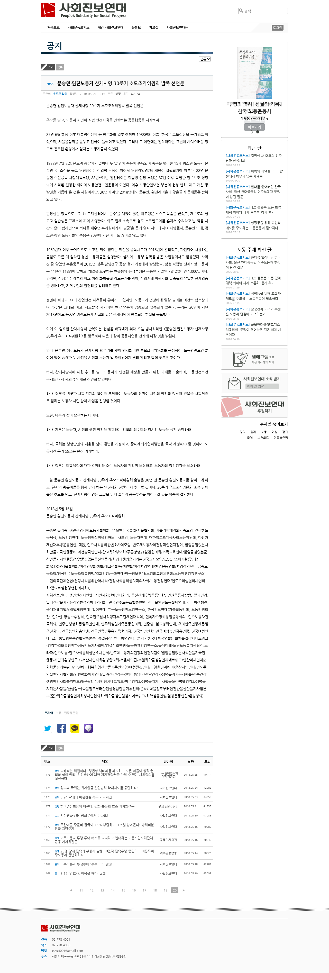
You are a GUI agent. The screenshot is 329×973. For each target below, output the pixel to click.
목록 (59, 67)
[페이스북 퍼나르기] (61, 728)
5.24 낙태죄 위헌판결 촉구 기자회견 (83, 797)
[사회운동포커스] (238, 156)
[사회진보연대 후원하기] (254, 407)
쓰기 (50, 67)
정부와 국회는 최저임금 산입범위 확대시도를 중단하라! (96, 788)
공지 (54, 45)
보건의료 (263, 438)
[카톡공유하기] (74, 728)
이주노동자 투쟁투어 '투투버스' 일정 (83, 864)
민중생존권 (281, 438)
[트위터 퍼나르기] (47, 728)
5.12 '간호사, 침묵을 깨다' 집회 (80, 873)
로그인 (277, 28)
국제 (250, 438)
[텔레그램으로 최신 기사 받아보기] (254, 359)
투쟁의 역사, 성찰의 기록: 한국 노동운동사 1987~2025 (254, 111)
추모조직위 (60, 94)
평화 (285, 432)
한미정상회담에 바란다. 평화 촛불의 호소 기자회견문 (94, 806)
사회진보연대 (83, 10)
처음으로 (53, 27)
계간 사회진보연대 (110, 27)
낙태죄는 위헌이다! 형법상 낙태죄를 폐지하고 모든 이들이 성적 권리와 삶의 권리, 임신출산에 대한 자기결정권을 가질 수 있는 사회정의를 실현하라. (104, 774)
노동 (264, 432)
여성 (274, 432)
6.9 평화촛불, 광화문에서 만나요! (81, 815)
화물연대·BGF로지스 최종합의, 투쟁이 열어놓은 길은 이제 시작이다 (253, 330)
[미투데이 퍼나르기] (88, 728)
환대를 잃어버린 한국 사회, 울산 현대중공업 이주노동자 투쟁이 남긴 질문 (253, 192)
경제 (253, 432)
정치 (242, 432)
